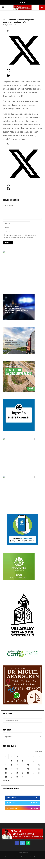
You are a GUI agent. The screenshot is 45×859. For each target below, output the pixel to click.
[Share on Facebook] (7, 31)
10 (22, 765)
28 (6, 777)
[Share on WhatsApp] (8, 71)
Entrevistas (24, 857)
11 (28, 765)
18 (28, 769)
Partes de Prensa (35, 857)
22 (11, 773)
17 (22, 769)
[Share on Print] (8, 76)
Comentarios (15, 857)
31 (22, 777)
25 (28, 773)
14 (6, 769)
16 (17, 769)
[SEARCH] (39, 720)
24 (22, 773)
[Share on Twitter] (24, 67)
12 (33, 765)
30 (17, 777)
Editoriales (7, 857)
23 (17, 773)
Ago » (9, 780)
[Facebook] (17, 843)
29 (11, 777)
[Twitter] (22, 843)
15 (11, 769)
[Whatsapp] (28, 843)
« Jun (5, 780)
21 (6, 773)
